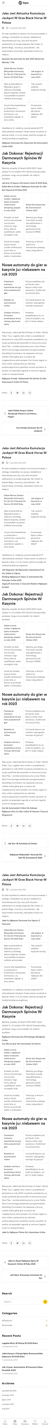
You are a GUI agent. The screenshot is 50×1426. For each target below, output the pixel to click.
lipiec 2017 (6, 1400)
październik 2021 (9, 1391)
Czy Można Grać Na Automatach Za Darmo (21, 1044)
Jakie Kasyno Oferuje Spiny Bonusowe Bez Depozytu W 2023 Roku (22, 1355)
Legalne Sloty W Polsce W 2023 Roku (20, 1343)
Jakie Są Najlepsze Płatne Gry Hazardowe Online (23, 1232)
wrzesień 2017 (8, 1395)
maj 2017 (6, 1409)
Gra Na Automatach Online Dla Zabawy (19, 808)
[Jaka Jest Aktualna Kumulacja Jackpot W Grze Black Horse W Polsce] (11, 392)
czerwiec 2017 (8, 1404)
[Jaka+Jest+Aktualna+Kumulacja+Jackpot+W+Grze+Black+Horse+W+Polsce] (17, 392)
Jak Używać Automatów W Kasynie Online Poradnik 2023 (22, 1368)
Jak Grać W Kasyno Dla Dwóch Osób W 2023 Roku (24, 183)
